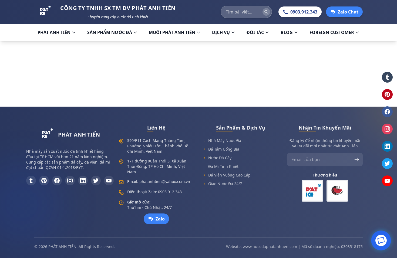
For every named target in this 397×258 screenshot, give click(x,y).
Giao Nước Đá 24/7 (225, 183)
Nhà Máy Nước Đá (224, 140)
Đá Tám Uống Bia (223, 149)
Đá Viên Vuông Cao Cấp (229, 175)
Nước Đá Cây (219, 157)
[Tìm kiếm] (266, 12)
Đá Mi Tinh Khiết (223, 166)
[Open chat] (381, 240)
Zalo (160, 219)
